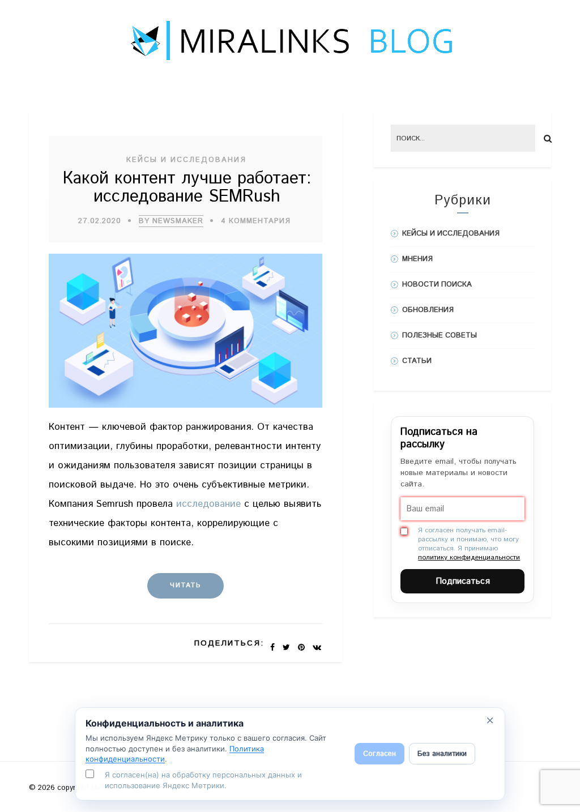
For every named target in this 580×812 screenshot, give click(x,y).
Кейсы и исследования (186, 160)
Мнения (417, 259)
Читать (185, 585)
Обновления (428, 310)
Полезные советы (439, 335)
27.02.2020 (99, 221)
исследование (208, 504)
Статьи (417, 361)
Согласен (379, 754)
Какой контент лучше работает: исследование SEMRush (187, 187)
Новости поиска (437, 284)
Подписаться (463, 581)
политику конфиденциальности (469, 557)
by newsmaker (171, 221)
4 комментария (256, 221)
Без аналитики (442, 754)
